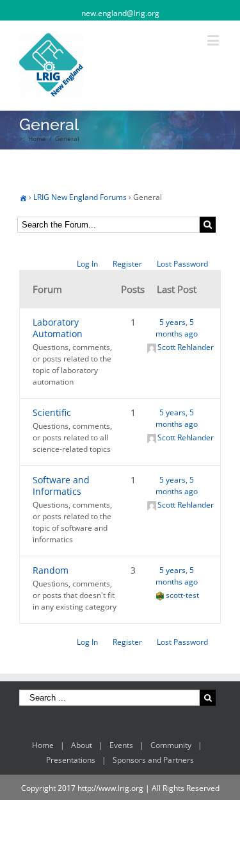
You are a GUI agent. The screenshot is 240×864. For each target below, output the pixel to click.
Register (127, 263)
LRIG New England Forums (80, 197)
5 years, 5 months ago (177, 328)
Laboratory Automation (58, 328)
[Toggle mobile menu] (214, 40)
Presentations (70, 759)
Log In (87, 263)
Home (43, 745)
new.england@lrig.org (120, 13)
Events (121, 745)
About (81, 745)
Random (50, 570)
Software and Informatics (61, 485)
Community (170, 745)
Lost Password (182, 263)
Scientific (52, 412)
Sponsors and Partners (153, 759)
